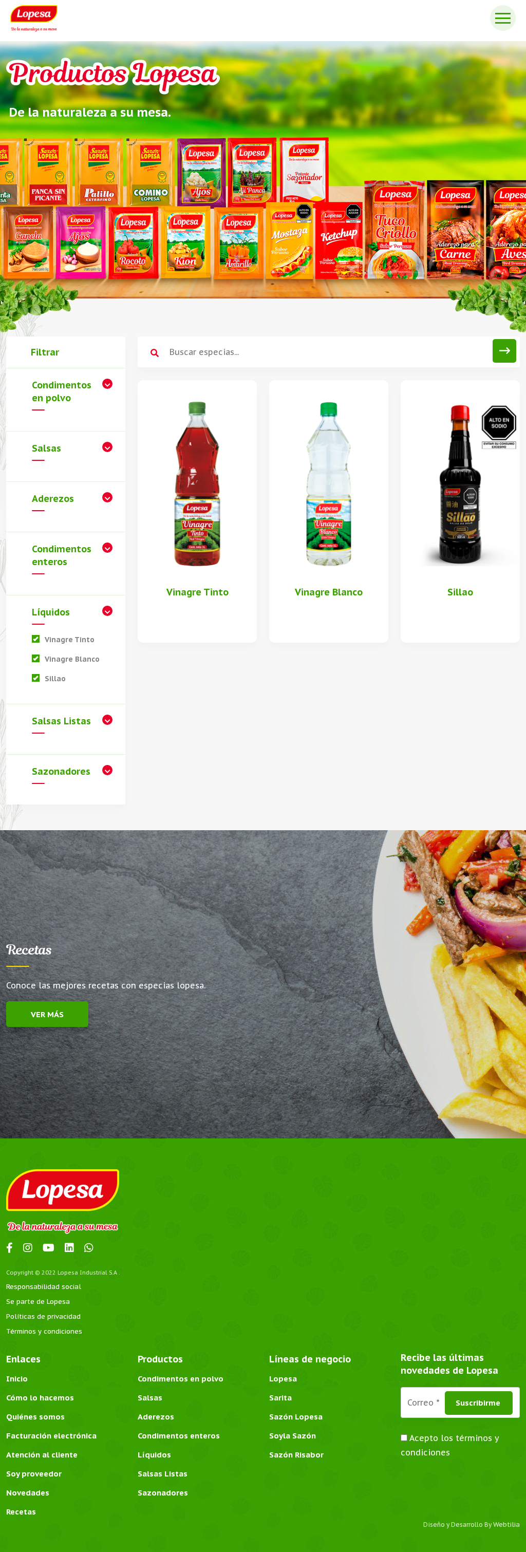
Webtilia (506, 1524)
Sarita (280, 1398)
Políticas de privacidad (43, 1316)
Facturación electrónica (51, 1436)
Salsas (46, 448)
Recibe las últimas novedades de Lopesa (449, 1364)
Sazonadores (61, 771)
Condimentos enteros (61, 555)
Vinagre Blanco (72, 659)
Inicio (17, 1378)
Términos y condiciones (44, 1331)
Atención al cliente (42, 1455)
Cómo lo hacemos (40, 1398)
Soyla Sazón (292, 1436)
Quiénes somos (35, 1417)
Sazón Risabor (296, 1455)
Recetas (21, 1512)
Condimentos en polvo (61, 391)
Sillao (55, 678)
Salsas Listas (61, 721)
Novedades (27, 1493)
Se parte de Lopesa (38, 1301)
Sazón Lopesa (296, 1417)
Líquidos (51, 612)
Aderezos (53, 498)
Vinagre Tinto (70, 639)
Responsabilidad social (43, 1286)
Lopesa (283, 1378)
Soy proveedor (34, 1474)
